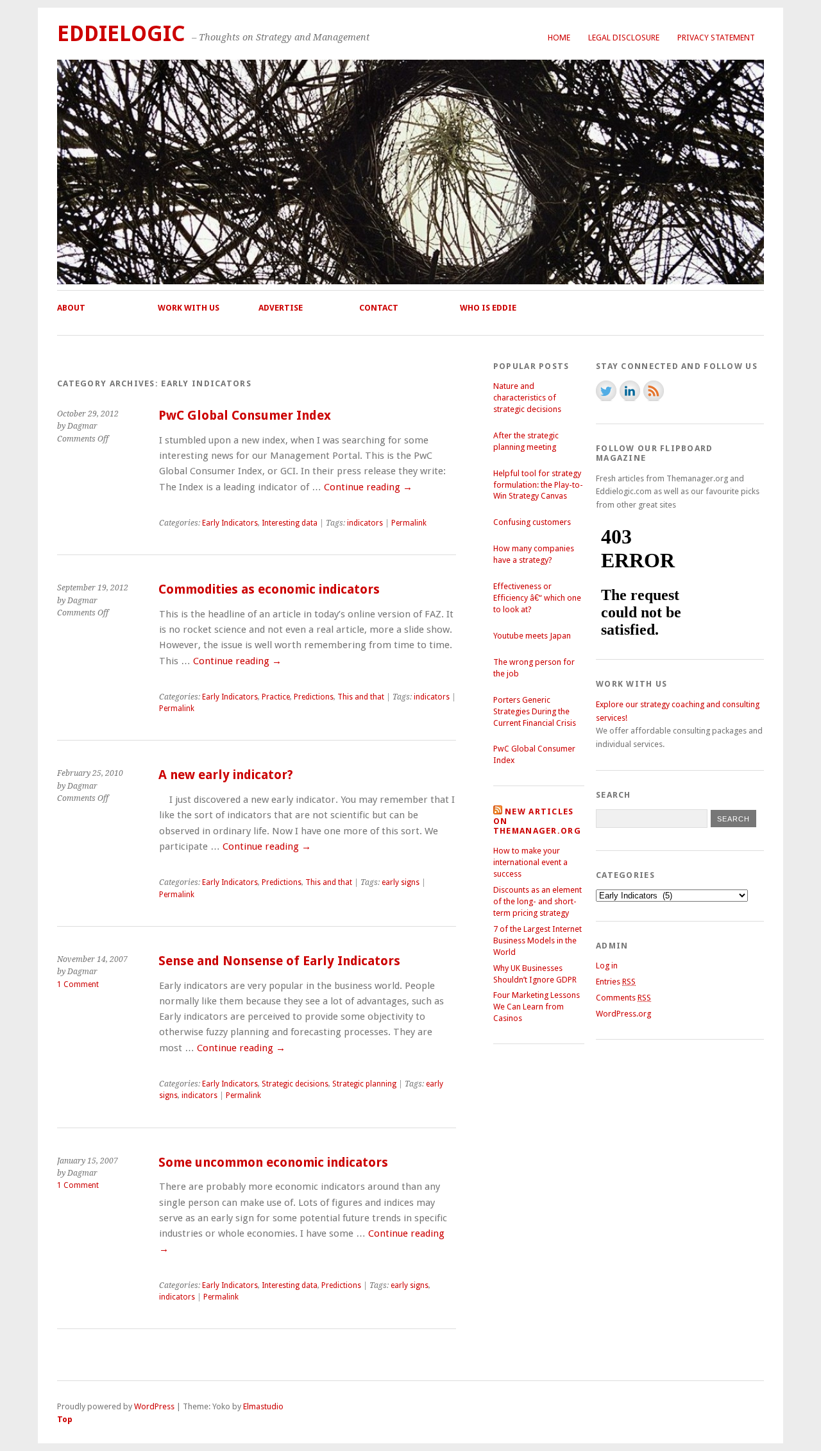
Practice (276, 696)
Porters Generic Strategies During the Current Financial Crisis (534, 711)
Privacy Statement (716, 37)
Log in (607, 965)
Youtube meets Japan (532, 635)
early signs (400, 882)
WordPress (154, 1406)
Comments (623, 997)
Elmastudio (263, 1406)
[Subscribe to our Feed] (653, 391)
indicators (365, 523)
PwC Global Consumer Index (244, 415)
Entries (616, 981)
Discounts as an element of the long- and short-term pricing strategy (537, 901)
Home (559, 37)
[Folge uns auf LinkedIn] (630, 391)
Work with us (188, 308)
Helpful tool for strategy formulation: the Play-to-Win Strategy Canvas (538, 484)
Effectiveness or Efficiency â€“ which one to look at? (537, 597)
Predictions (314, 696)
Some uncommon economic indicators (273, 1162)
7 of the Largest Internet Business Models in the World (537, 940)
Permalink (409, 523)
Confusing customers (532, 522)
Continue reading (368, 487)
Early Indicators (230, 523)
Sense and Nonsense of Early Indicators (279, 961)
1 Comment (78, 984)
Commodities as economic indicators (269, 589)
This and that (360, 696)
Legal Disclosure (623, 37)
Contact (378, 308)
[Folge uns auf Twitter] (606, 391)
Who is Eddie (488, 308)
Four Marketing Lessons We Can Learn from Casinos (536, 1006)
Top (64, 1419)
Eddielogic (121, 33)
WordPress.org (623, 1013)
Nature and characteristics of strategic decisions (527, 397)
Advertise (280, 308)
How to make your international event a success (530, 862)
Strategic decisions (295, 1083)
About (71, 308)
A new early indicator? (225, 775)
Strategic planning (364, 1083)
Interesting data (289, 523)
